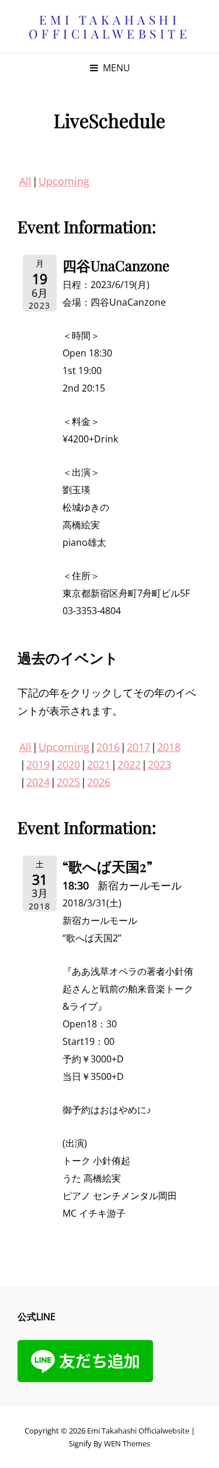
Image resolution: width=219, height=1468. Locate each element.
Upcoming (64, 181)
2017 (138, 747)
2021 (98, 764)
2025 (68, 782)
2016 (108, 747)
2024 (38, 782)
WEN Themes (127, 1443)
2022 (129, 764)
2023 (159, 764)
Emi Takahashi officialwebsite (110, 26)
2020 (68, 764)
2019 (38, 764)
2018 (168, 747)
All (25, 181)
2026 (98, 782)
